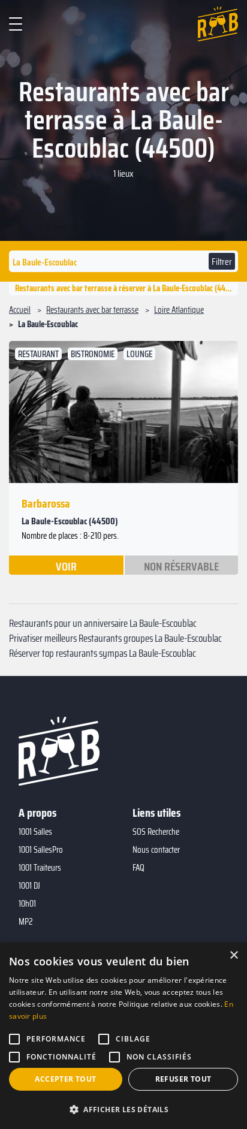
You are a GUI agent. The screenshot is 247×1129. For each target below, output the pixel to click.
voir (66, 566)
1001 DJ (29, 886)
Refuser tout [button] (183, 1079)
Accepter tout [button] (65, 1079)
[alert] (123, 1036)
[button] (25, 412)
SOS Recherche (155, 832)
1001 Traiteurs (40, 868)
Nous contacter (156, 850)
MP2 (26, 921)
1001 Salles (35, 832)
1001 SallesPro (41, 850)
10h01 (27, 903)
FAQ (138, 868)
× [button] (233, 955)
